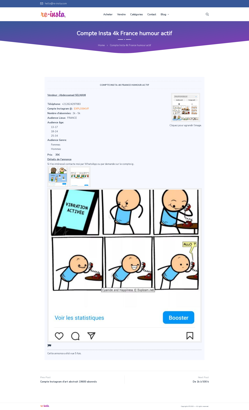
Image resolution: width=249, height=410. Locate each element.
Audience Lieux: (56, 118)
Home (101, 45)
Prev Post (45, 377)
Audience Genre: (57, 140)
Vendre (121, 14)
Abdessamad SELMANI (72, 95)
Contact (151, 14)
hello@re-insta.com (56, 3)
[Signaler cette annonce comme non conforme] (49, 345)
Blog (163, 14)
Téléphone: (54, 104)
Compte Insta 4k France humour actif (124, 85)
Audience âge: (55, 122)
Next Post (203, 377)
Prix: (49, 154)
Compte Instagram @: (59, 108)
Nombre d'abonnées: (59, 113)
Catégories (136, 14)
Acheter (108, 14)
